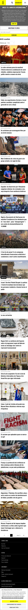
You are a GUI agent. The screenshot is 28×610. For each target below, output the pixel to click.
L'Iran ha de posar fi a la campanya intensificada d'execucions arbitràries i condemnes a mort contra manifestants (13, 254)
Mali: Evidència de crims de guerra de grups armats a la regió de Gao (13, 160)
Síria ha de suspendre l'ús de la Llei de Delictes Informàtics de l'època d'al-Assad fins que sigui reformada (13, 376)
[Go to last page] (23, 535)
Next (18, 535)
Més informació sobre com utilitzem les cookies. (12, 597)
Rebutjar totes (14, 607)
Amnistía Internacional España (8, 584)
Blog (2, 572)
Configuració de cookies (14, 604)
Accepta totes (14, 601)
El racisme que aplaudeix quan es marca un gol (13, 435)
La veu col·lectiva (6, 315)
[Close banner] (26, 6)
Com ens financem (5, 548)
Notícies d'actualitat (5, 570)
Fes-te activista (4, 560)
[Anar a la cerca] (12, 2)
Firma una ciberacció (6, 555)
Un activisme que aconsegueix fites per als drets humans (13, 131)
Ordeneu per (3, 43)
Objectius (3, 545)
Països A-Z (3, 576)
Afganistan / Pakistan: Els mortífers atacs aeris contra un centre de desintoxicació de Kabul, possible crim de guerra (14, 495)
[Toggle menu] (25, 2)
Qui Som (3, 543)
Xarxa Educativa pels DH (6, 586)
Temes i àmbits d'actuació (7, 574)
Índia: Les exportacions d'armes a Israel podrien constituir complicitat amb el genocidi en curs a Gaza (13, 102)
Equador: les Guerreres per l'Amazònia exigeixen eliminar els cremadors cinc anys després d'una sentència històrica (13, 189)
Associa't (18, 3)
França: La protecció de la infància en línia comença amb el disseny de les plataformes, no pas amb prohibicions (13, 465)
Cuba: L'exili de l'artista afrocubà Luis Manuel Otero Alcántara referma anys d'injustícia (13, 406)
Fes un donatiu (4, 562)
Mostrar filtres (14, 28)
